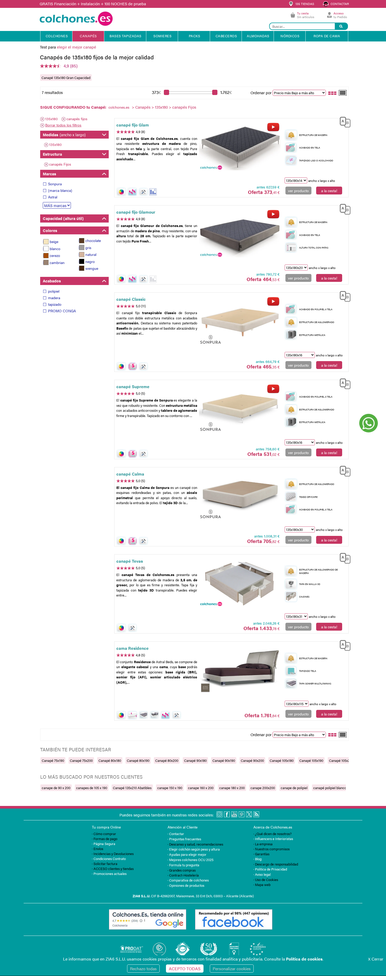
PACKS (194, 35)
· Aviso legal (262, 874)
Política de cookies (304, 959)
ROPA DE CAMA (327, 35)
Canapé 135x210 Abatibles (132, 787)
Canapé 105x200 (341, 760)
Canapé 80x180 (109, 760)
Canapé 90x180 (195, 760)
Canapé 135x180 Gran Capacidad (65, 77)
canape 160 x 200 (200, 787)
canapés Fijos (60, 164)
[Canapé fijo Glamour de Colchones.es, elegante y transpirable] (239, 234)
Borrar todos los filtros (63, 125)
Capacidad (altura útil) (63, 218)
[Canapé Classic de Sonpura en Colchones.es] (239, 321)
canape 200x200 (263, 787)
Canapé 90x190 (223, 760)
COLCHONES (57, 35)
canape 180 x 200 (232, 787)
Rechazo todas (143, 969)
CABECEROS (226, 35)
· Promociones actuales (109, 873)
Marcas (49, 173)
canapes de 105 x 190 (91, 787)
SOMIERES (162, 35)
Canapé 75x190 (53, 760)
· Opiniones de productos (186, 885)
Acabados (52, 280)
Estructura (52, 154)
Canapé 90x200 (252, 760)
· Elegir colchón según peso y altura (194, 849)
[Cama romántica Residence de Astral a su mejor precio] (239, 670)
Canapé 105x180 (282, 760)
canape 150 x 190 (169, 787)
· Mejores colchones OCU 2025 (190, 859)
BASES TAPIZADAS (125, 35)
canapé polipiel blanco (329, 787)
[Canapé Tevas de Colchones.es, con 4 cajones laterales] (239, 583)
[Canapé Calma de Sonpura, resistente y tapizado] (239, 496)
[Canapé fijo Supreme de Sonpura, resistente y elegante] (239, 409)
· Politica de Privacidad (270, 869)
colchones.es (118, 107)
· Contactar (176, 833)
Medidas (64, 134)
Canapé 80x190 (138, 760)
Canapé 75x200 (81, 760)
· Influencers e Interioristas (273, 838)
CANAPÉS (88, 35)
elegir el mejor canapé (76, 47)
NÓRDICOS (289, 35)
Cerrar (375, 959)
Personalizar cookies (232, 969)
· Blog (257, 858)
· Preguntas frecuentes (184, 838)
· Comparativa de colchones (188, 880)
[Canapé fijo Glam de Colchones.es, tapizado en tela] (239, 147)
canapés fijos (76, 118)
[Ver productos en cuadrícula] (332, 92)
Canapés (142, 107)
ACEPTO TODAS (185, 969)
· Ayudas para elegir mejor (187, 854)
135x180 (161, 107)
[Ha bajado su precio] (153, 192)
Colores (50, 230)
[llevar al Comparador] (343, 121)
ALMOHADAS (258, 35)
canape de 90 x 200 (56, 787)
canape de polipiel (294, 787)
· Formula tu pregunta (183, 864)
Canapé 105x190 (311, 760)
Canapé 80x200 (166, 760)
